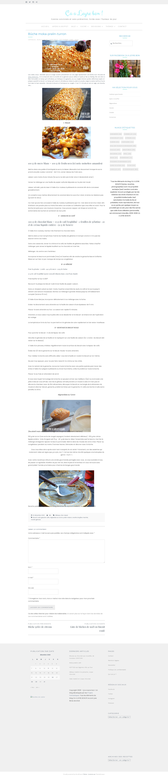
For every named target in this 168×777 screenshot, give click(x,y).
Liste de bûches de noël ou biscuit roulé (87, 627)
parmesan (126, 157)
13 (56, 668)
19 (52, 673)
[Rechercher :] (121, 43)
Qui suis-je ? (112, 674)
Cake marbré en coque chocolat (80, 679)
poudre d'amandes (120, 161)
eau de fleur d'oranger (123, 146)
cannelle (130, 134)
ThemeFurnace (100, 774)
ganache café (45, 517)
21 (31, 677)
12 (52, 668)
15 (36, 673)
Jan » (37, 687)
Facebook (111, 689)
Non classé (42, 39)
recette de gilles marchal (80, 517)
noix (114, 157)
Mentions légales (113, 660)
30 (40, 681)
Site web (31, 588)
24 (44, 677)
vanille (115, 169)
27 (57, 677)
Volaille (111, 112)
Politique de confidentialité (117, 669)
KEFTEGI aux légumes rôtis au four (81, 667)
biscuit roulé (37, 517)
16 (40, 673)
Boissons (96, 26)
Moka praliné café (75, 663)
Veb (50, 515)
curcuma (127, 142)
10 (44, 668)
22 (36, 677)
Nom (30, 567)
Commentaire (34, 538)
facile (115, 149)
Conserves (112, 117)
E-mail (31, 578)
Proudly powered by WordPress (72, 774)
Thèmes (109, 26)
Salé (73, 26)
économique (130, 169)
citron (130, 138)
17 (44, 673)
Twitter (110, 694)
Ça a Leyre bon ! (84, 13)
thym (131, 165)
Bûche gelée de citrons (40, 625)
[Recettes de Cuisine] (38, 697)
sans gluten (117, 165)
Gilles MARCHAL (33, 77)
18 (48, 673)
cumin (114, 142)
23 (40, 677)
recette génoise (36, 519)
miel (127, 153)
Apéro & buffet (60, 26)
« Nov (32, 687)
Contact (122, 26)
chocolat (116, 138)
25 (48, 677)
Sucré (83, 26)
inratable (128, 149)
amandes (116, 134)
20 (57, 673)
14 (31, 673)
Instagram (111, 698)
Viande (111, 108)
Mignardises (113, 103)
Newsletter (111, 665)
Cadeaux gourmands (116, 94)
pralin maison (67, 517)
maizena (115, 153)
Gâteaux (32, 39)
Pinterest (111, 703)
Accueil (45, 26)
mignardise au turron (56, 517)
